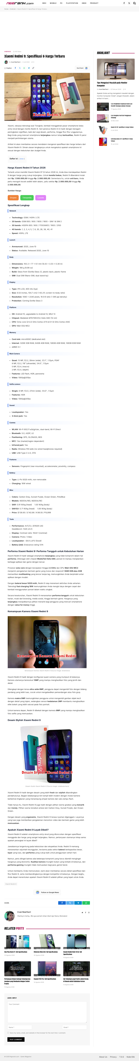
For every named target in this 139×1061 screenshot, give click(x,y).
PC (61, 3)
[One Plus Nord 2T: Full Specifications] (17, 941)
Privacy (113, 1057)
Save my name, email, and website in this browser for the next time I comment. (38, 1033)
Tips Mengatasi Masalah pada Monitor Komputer (112, 84)
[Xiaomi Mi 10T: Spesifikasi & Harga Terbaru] (103, 130)
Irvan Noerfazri (15, 62)
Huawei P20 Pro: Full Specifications (45, 979)
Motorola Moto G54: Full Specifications (46, 952)
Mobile (53, 3)
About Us (103, 1057)
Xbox (84, 3)
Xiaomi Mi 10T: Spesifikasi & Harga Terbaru (122, 127)
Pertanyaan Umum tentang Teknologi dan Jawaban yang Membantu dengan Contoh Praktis (17, 981)
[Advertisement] (69, 31)
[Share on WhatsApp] (24, 68)
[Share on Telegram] (29, 68)
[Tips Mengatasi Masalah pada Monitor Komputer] (116, 69)
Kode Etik (131, 1057)
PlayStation (72, 3)
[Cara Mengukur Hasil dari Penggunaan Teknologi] (103, 118)
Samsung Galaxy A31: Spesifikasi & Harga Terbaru (122, 140)
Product (94, 3)
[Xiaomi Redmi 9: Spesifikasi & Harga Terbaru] (47, 97)
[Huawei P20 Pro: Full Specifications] (47, 968)
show (22, 159)
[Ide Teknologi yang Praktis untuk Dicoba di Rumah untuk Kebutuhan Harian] (76, 968)
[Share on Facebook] (15, 68)
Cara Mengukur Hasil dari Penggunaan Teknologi (121, 117)
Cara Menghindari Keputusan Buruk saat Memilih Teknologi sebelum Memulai (121, 105)
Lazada (40, 198)
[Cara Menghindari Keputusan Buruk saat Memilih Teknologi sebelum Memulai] (103, 107)
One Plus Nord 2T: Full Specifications (15, 952)
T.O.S (121, 1057)
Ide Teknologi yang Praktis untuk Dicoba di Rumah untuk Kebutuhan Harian (76, 980)
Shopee (13, 198)
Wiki (44, 3)
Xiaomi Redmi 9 (10, 884)
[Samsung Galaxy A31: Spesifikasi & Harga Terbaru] (103, 142)
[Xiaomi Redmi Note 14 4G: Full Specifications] (76, 941)
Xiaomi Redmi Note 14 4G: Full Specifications (72, 953)
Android (12, 9)
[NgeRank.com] (20, 3)
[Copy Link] (33, 68)
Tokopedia (26, 198)
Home (6, 9)
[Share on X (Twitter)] (20, 68)
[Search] (134, 3)
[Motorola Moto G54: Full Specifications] (47, 941)
